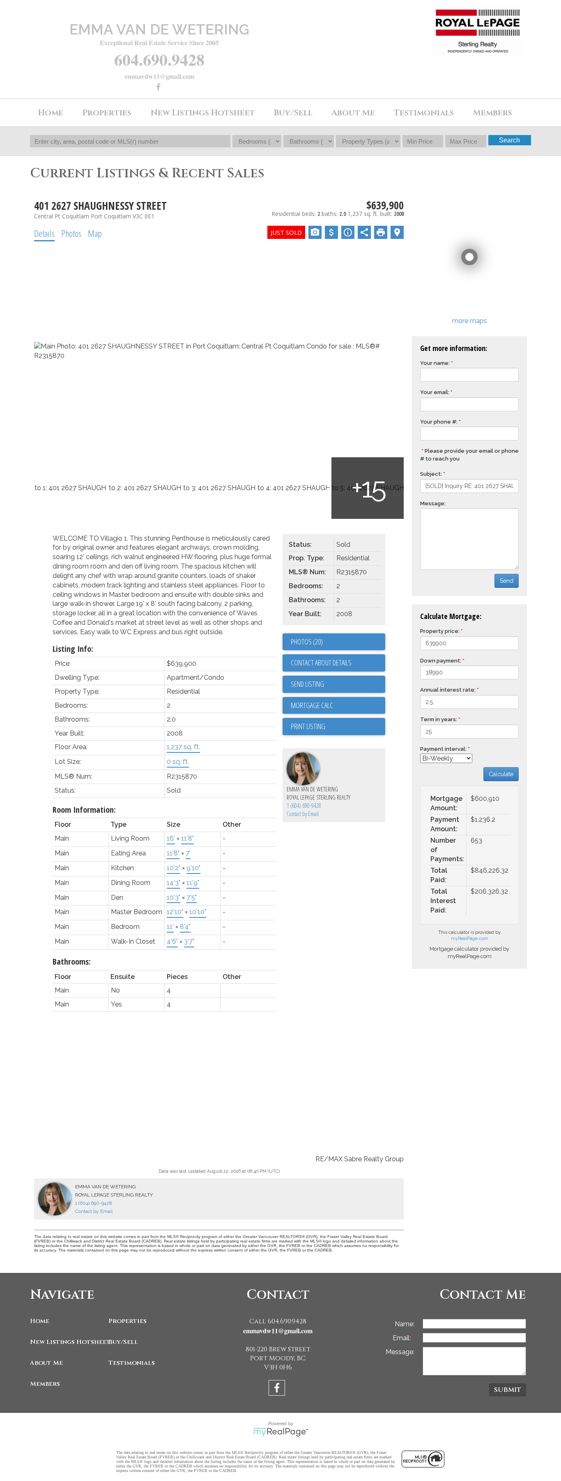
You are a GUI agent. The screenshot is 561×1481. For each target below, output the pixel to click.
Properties (127, 1321)
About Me (46, 1363)
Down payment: (440, 661)
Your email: (434, 392)
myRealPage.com (469, 938)
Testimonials (424, 112)
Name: (404, 1324)
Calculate (501, 774)
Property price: (440, 631)
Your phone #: (439, 422)
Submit (507, 1389)
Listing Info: (73, 648)
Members (45, 1384)
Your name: (435, 363)
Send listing (307, 684)
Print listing (308, 726)
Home (50, 112)
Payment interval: (443, 749)
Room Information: (84, 809)
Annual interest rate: (448, 690)
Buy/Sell (123, 1342)
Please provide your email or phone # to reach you (469, 455)
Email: (402, 1338)
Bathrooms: (72, 961)
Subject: (431, 474)
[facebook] (159, 88)
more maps (469, 321)
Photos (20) (307, 642)
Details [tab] (44, 233)
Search (509, 140)
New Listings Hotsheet (67, 1342)
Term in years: (438, 719)
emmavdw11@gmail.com (159, 76)
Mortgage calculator (338, 705)
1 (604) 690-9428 (304, 805)
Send (506, 581)
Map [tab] (95, 233)
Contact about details (321, 662)
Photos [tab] (71, 233)
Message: (433, 503)
